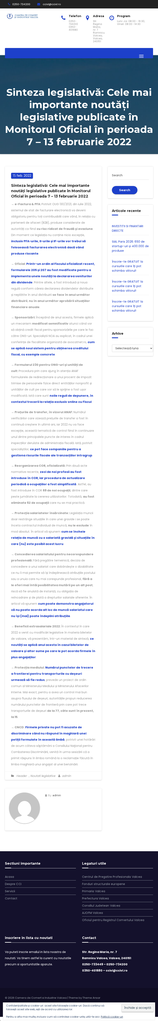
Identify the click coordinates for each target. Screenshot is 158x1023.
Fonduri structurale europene (103, 884)
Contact (11, 898)
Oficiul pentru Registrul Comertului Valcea (113, 920)
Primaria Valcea (93, 891)
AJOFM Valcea (92, 913)
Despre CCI (13, 884)
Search (124, 190)
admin (66, 776)
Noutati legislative (42, 776)
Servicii (10, 891)
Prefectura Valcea (95, 898)
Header (21, 776)
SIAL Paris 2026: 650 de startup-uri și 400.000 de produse (130, 246)
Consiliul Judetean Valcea (101, 906)
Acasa (9, 877)
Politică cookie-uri (112, 1016)
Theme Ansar (91, 998)
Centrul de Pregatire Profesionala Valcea (112, 877)
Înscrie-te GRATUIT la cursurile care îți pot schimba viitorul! (127, 266)
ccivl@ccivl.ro (51, 4)
